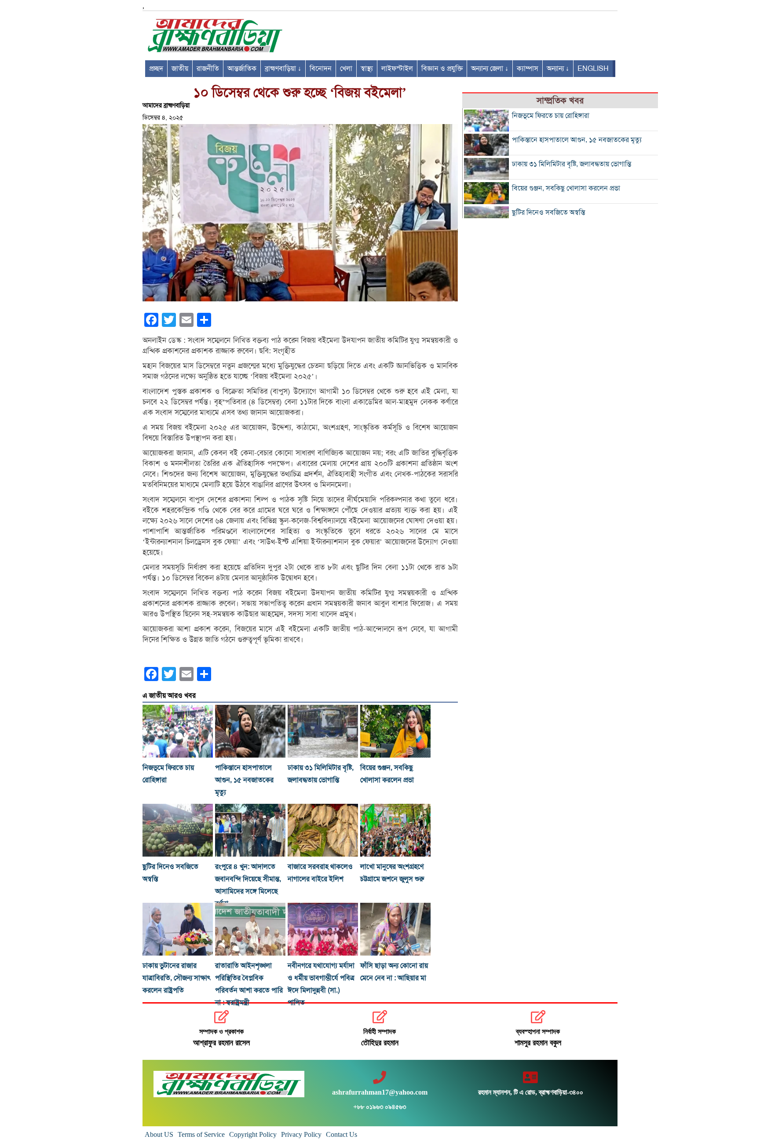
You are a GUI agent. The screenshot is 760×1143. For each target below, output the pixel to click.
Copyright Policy (253, 1134)
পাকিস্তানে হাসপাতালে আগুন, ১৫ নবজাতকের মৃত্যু (244, 780)
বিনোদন (321, 68)
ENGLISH (593, 68)
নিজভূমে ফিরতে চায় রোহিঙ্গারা (550, 115)
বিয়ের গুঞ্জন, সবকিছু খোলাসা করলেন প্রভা (566, 188)
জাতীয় (180, 68)
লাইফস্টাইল (397, 68)
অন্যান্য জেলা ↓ (489, 68)
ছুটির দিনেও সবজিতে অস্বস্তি (548, 212)
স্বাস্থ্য (367, 68)
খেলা (346, 68)
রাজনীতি (208, 68)
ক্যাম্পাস (527, 68)
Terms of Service (201, 1134)
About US (159, 1134)
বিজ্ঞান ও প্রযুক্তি (442, 68)
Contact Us (341, 1134)
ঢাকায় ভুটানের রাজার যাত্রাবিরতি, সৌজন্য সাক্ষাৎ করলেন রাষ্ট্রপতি (176, 978)
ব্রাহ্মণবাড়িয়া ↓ (283, 68)
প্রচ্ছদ (156, 68)
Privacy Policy (301, 1134)
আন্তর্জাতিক (241, 68)
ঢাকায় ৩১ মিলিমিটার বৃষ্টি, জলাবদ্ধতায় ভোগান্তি (571, 164)
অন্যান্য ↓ (558, 68)
